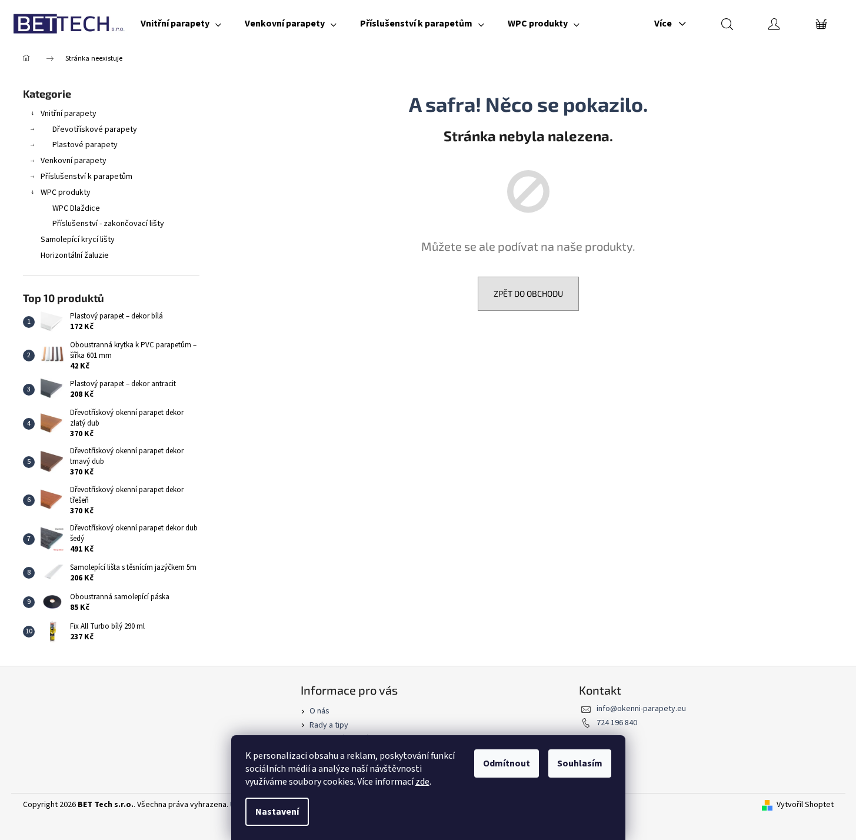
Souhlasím (579, 763)
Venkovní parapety (73, 161)
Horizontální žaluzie (75, 255)
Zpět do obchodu (528, 293)
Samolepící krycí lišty (78, 239)
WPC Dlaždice (76, 208)
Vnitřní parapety (68, 113)
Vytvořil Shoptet (805, 805)
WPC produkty (66, 192)
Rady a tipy (328, 725)
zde (422, 781)
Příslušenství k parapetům (86, 176)
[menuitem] (181, 23)
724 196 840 (617, 723)
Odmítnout (506, 763)
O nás (319, 711)
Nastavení (277, 811)
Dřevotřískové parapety (94, 129)
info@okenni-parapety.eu (641, 709)
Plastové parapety (85, 145)
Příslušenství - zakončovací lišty (108, 224)
